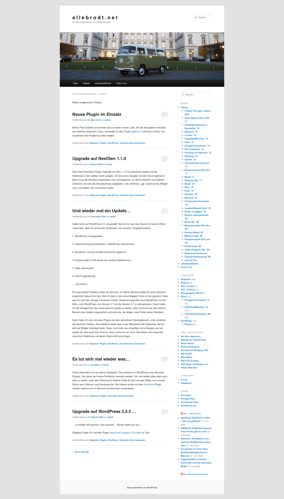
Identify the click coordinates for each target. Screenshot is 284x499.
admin (108, 119)
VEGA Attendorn (189, 367)
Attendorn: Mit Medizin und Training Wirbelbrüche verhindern (196, 442)
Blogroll (185, 282)
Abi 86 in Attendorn (191, 336)
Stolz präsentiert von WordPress (142, 487)
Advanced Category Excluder (125, 432)
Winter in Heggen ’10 (195, 211)
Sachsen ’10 (191, 194)
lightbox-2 (136, 131)
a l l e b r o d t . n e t (95, 17)
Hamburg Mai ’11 (193, 180)
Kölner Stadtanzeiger (196, 474)
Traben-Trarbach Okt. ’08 (197, 249)
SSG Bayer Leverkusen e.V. (195, 364)
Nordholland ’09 (193, 246)
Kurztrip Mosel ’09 (194, 232)
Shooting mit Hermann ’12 (198, 152)
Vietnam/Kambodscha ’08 (198, 256)
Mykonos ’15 (191, 131)
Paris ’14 (189, 142)
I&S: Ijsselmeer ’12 (194, 149)
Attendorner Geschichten (193, 339)
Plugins (103, 142)
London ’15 (190, 135)
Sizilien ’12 (190, 159)
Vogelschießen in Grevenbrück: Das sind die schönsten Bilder (196, 463)
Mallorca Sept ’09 (193, 235)
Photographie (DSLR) (191, 293)
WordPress (113, 142)
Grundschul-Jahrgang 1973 (194, 350)
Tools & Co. (121, 83)
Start (75, 83)
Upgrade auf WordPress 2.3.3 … (104, 411)
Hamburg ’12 (191, 156)
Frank (109, 164)
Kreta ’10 (189, 190)
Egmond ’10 (191, 197)
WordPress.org (188, 405)
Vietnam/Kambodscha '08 (197, 313)
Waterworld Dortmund (196, 253)
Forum (184, 379)
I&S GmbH (186, 353)
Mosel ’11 (189, 176)
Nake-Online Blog (190, 360)
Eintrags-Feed (188, 398)
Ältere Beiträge (80, 451)
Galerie (86, 83)
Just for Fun (191, 260)
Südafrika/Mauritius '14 (196, 306)
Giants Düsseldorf (190, 346)
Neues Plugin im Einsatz (96, 114)
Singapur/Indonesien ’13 (197, 145)
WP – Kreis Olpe (192, 414)
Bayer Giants (187, 343)
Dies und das (187, 286)
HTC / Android (188, 289)
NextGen (149, 384)
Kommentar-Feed (189, 402)
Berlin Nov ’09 (192, 221)
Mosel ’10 (189, 183)
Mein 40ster (186, 357)
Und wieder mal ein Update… (101, 210)
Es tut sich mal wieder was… (101, 359)
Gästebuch (186, 383)
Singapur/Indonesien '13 (197, 299)
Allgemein (94, 142)
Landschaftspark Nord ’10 (198, 208)
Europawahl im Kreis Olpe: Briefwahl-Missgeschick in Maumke (194, 452)
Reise (183, 296)
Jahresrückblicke (103, 83)
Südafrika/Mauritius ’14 (196, 138)
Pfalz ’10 (189, 187)
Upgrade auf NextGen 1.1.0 (99, 158)
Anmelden (186, 395)
